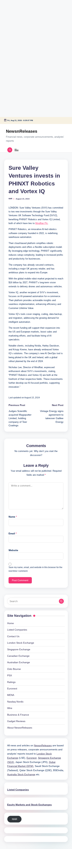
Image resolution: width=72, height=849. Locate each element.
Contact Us (13, 636)
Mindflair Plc (41, 223)
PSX (9, 675)
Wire (9, 708)
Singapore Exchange (18, 649)
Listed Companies (17, 629)
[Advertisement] (22, 22)
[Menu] (16, 150)
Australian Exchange (18, 662)
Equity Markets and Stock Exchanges (29, 804)
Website (13, 550)
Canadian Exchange (18, 656)
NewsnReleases (21, 131)
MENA (10, 695)
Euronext (12, 688)
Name (13, 516)
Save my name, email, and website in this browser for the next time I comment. (35, 569)
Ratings (11, 682)
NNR (14, 819)
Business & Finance (18, 714)
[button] (61, 601)
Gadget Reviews (16, 721)
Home (10, 623)
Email (13, 533)
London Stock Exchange (20, 643)
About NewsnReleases (19, 727)
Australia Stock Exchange (21, 774)
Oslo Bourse (14, 669)
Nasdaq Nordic (15, 701)
